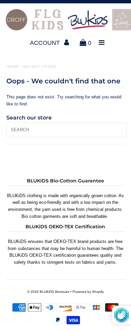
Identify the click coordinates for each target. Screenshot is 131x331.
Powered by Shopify (88, 292)
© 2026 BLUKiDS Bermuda (48, 292)
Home (12, 67)
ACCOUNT (45, 42)
